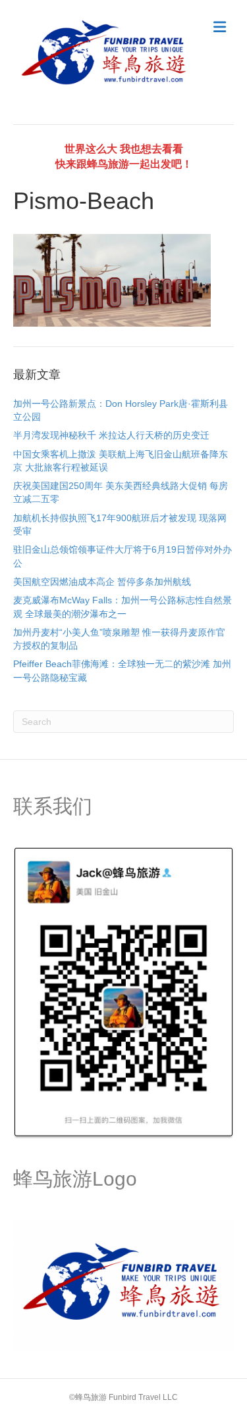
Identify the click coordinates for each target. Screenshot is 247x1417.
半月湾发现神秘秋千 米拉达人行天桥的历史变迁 (111, 435)
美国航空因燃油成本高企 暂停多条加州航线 (102, 581)
